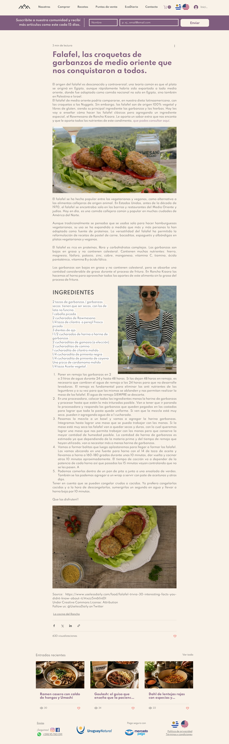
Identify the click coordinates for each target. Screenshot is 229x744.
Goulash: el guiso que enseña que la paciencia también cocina (114, 696)
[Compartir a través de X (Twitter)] (62, 625)
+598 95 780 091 (52, 734)
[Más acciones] (175, 46)
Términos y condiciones (179, 734)
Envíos (40, 723)
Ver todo (187, 654)
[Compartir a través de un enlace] (78, 625)
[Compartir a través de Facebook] (54, 625)
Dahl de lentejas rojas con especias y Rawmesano (167, 696)
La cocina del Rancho (66, 614)
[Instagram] (52, 730)
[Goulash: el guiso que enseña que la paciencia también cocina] (114, 674)
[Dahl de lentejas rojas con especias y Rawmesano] (169, 674)
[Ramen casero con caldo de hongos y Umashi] (60, 674)
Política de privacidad (179, 731)
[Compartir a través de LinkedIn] (70, 625)
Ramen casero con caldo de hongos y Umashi (60, 696)
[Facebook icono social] (58, 730)
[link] (168, 7)
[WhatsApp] (39, 734)
